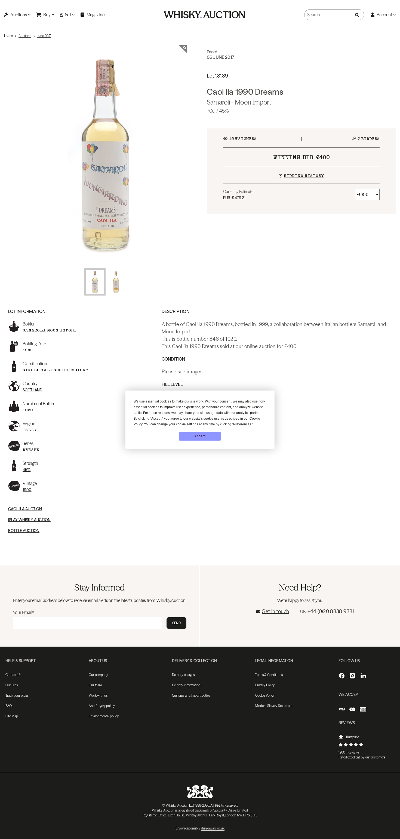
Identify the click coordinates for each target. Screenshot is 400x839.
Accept (199, 436)
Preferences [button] (242, 424)
